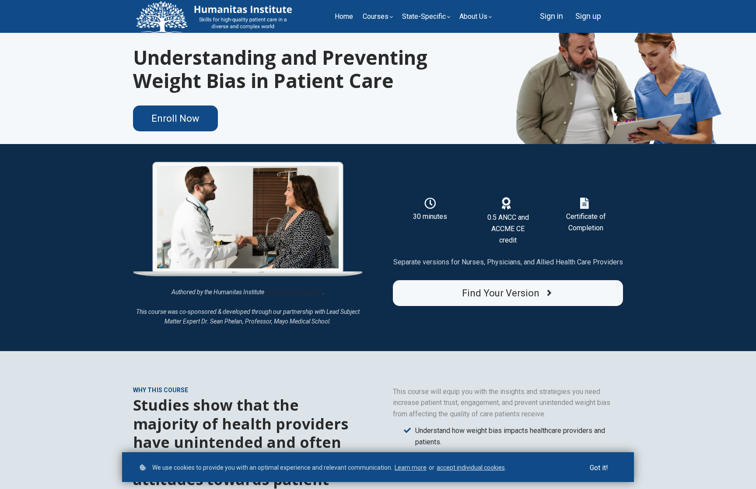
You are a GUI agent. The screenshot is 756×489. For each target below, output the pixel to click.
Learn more (411, 467)
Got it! (599, 468)
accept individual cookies (471, 467)
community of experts (294, 292)
